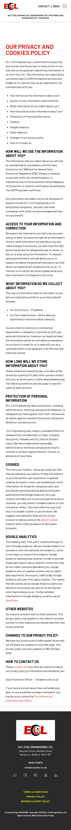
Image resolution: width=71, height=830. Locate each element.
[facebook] (25, 775)
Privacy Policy (35, 796)
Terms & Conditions (35, 791)
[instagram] (35, 775)
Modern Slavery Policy (35, 801)
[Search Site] (65, 6)
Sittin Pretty (48, 815)
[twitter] (15, 775)
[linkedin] (56, 775)
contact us (20, 666)
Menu (56, 6)
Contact (44, 6)
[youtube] (45, 775)
